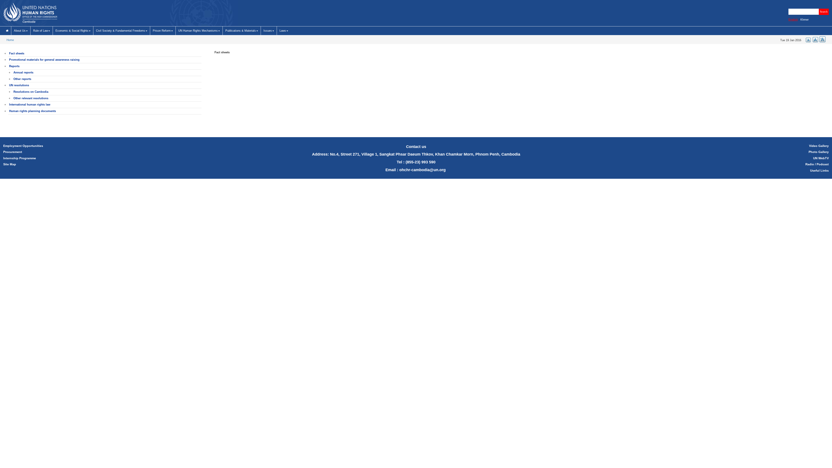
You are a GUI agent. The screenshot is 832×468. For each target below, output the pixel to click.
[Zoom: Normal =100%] (814, 39)
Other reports (22, 79)
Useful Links (819, 170)
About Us (20, 30)
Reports (14, 66)
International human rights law (29, 104)
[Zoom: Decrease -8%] (807, 39)
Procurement (12, 152)
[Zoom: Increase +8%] (822, 39)
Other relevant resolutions (30, 98)
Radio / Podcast (817, 164)
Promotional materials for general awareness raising (44, 59)
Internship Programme (19, 158)
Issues (267, 30)
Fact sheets (16, 53)
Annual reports (23, 72)
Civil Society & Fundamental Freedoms (120, 30)
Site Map (9, 164)
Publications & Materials (240, 30)
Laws (283, 30)
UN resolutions (19, 85)
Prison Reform (162, 30)
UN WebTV (821, 158)
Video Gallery (819, 146)
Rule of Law (40, 30)
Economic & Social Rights (71, 30)
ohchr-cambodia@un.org (422, 170)
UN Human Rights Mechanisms (198, 30)
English (793, 19)
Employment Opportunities (23, 146)
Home (10, 40)
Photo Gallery (819, 152)
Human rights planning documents (32, 111)
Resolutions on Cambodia (30, 91)
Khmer (804, 19)
